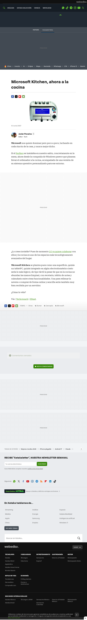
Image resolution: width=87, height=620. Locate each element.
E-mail (23, 96)
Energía (35, 514)
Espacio (62, 510)
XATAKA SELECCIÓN (24, 8)
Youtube (79, 7)
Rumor (39, 305)
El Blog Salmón (26, 579)
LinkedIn (50, 481)
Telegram (71, 7)
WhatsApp (63, 7)
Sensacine (40, 558)
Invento (17, 66)
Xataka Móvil (9, 561)
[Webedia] (81, 1)
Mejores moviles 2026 (29, 449)
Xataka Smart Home (12, 567)
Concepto (49, 305)
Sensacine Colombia (40, 604)
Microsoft (60, 305)
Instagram (75, 7)
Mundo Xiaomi (10, 570)
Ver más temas (11, 528)
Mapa (38, 66)
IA (24, 66)
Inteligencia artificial (67, 518)
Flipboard (19, 96)
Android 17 (58, 449)
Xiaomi (82, 66)
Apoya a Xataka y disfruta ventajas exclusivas (42, 491)
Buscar (79, 538)
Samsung (36, 518)
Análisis (35, 510)
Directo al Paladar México (58, 600)
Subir (76, 547)
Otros (30, 305)
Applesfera (9, 564)
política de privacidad (35, 469)
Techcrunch (22, 299)
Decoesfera (9, 582)
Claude (68, 449)
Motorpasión (72, 558)
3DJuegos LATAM (27, 599)
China (9, 66)
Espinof (39, 561)
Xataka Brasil (9, 603)
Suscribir (42, 464)
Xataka (7, 558)
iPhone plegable (46, 449)
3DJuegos (24, 558)
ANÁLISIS (10, 8)
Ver (44, 366)
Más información (14, 618)
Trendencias (9, 579)
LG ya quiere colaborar (60, 251)
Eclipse (30, 66)
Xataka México (10, 599)
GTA (65, 66)
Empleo (35, 522)
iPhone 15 (73, 66)
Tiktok (67, 7)
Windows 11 (63, 522)
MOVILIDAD (47, 8)
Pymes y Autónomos (25, 583)
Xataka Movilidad (65, 514)
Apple (7, 518)
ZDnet (33, 299)
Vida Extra (24, 561)
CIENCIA (37, 8)
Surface (20, 153)
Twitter (83, 7)
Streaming (9, 510)
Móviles (8, 514)
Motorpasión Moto (74, 561)
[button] (26, 133)
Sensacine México (42, 599)
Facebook (12, 96)
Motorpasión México (72, 600)
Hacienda (47, 66)
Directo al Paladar (58, 558)
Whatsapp (57, 66)
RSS (41, 481)
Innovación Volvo (47, 30)
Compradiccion (10, 585)
